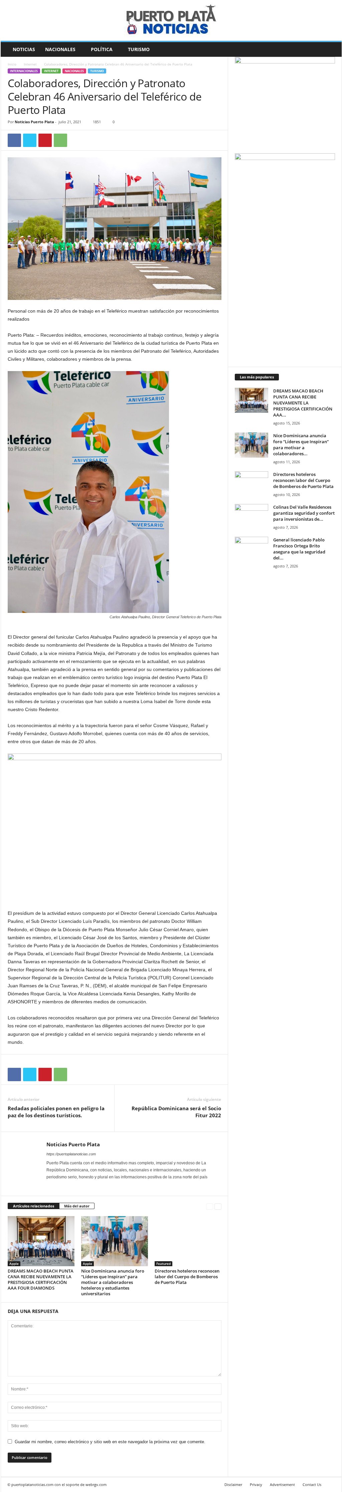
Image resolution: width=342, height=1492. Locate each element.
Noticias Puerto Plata (34, 121)
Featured (163, 1263)
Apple (14, 1263)
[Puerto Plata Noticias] (171, 20)
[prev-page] (209, 1206)
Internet (30, 64)
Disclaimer (233, 1484)
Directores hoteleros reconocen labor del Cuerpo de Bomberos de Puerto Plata (187, 1276)
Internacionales (24, 71)
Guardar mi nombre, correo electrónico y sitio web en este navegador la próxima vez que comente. (110, 1441)
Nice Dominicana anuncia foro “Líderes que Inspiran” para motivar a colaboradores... (301, 445)
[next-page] (217, 1206)
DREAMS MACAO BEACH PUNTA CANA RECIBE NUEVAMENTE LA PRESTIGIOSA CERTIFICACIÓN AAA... (302, 403)
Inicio (12, 64)
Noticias (24, 49)
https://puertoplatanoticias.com (71, 1154)
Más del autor (77, 1205)
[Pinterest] (45, 140)
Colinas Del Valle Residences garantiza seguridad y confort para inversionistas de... (304, 513)
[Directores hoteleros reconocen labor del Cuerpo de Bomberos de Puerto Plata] (188, 1241)
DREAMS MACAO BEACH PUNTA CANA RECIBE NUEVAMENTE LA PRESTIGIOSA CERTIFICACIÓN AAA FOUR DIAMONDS (40, 1279)
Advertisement (282, 1484)
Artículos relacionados (33, 1205)
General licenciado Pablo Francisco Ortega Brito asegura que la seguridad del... (299, 549)
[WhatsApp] (60, 140)
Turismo (139, 49)
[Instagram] (59, 1186)
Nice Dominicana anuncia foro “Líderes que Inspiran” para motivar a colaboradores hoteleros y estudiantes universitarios (112, 1282)
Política (102, 49)
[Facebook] (14, 140)
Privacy (256, 1484)
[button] (331, 49)
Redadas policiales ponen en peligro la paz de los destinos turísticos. (56, 1112)
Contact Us (312, 1484)
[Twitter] (29, 140)
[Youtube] (77, 1186)
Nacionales (60, 49)
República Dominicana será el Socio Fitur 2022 (176, 1112)
